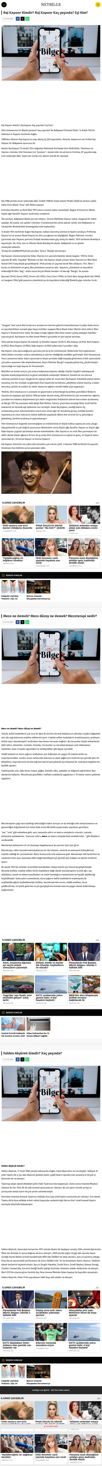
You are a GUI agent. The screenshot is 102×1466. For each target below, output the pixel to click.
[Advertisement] (51, 102)
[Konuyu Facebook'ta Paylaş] (18, 19)
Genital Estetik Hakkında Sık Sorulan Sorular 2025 (13, 1034)
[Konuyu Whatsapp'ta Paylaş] (27, 19)
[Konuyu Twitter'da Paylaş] (23, 19)
